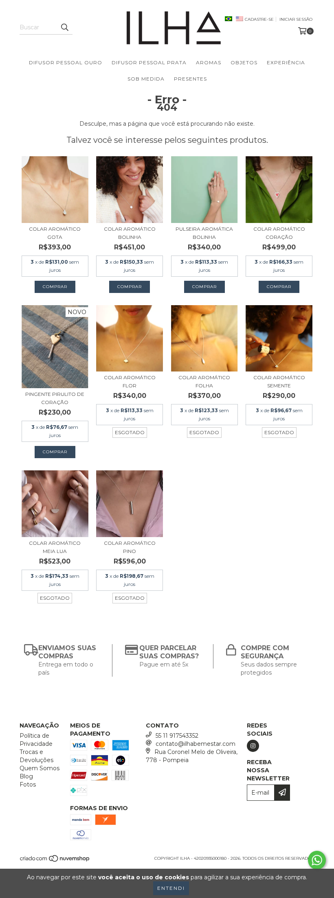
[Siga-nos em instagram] (253, 746)
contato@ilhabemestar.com (195, 743)
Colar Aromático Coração (279, 233)
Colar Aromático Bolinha (130, 233)
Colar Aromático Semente (279, 381)
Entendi (171, 888)
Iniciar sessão (295, 19)
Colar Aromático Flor (130, 381)
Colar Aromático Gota (55, 233)
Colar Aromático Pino (130, 547)
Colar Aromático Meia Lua (55, 547)
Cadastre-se (259, 19)
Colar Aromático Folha (204, 381)
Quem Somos (39, 768)
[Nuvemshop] (55, 861)
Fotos (28, 784)
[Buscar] (64, 27)
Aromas (208, 62)
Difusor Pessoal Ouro (65, 62)
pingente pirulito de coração (54, 398)
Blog (26, 776)
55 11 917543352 (177, 735)
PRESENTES (190, 79)
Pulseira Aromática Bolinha (204, 233)
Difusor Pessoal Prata (149, 62)
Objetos (244, 62)
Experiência (286, 62)
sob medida (146, 79)
